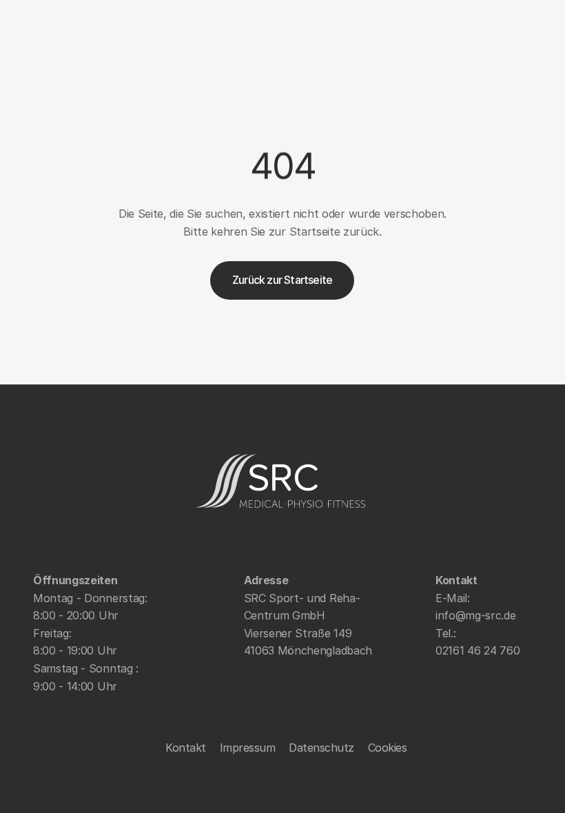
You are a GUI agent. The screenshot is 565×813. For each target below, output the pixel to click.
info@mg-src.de (475, 615)
